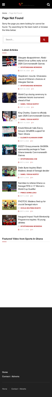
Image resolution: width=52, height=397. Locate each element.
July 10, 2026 (24, 123)
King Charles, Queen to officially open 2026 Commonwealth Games (34, 114)
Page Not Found (15, 13)
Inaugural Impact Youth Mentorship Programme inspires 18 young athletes (33, 219)
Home (4, 13)
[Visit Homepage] (26, 4)
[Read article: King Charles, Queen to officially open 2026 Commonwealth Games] (9, 116)
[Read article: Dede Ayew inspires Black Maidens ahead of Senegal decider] (9, 171)
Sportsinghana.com (29, 159)
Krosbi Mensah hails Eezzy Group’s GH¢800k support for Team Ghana (31, 130)
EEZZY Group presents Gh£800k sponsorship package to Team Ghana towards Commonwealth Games (33, 151)
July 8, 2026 (24, 162)
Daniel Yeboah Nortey (30, 104)
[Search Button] (48, 4)
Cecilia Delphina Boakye (31, 208)
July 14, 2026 (24, 107)
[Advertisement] (26, 272)
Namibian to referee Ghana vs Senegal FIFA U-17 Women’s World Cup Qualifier (31, 185)
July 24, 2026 (24, 89)
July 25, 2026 (24, 71)
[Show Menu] (3, 4)
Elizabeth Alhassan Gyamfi (32, 138)
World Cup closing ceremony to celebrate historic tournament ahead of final (32, 97)
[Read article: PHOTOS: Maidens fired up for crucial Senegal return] (9, 205)
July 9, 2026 (24, 141)
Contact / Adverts (10, 376)
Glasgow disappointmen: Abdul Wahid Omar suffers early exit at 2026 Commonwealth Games (32, 60)
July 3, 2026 (24, 230)
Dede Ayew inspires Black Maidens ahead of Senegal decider (33, 169)
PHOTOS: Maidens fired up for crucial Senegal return (32, 203)
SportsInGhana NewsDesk (31, 67)
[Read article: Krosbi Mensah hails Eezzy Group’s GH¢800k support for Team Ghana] (9, 131)
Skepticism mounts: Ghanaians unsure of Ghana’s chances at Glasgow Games (32, 78)
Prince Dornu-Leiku (28, 193)
